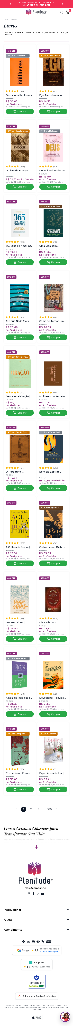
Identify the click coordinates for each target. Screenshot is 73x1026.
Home (6, 20)
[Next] (62, 4)
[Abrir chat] (65, 1017)
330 (49, 809)
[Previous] (10, 4)
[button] (14, 12)
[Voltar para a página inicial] (36, 12)
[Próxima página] (57, 809)
